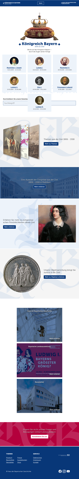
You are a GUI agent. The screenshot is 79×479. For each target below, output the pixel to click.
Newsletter (10, 462)
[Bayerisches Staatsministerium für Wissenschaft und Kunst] (63, 457)
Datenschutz (37, 457)
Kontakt (35, 462)
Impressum (37, 460)
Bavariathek (10, 460)
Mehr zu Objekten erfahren (55, 277)
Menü (40, 3)
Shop (19, 462)
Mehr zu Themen (51, 144)
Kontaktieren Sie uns (39, 436)
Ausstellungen (22, 460)
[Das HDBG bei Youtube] (68, 471)
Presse (19, 457)
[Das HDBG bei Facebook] (60, 471)
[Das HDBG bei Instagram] (64, 471)
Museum (9, 457)
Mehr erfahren (39, 187)
